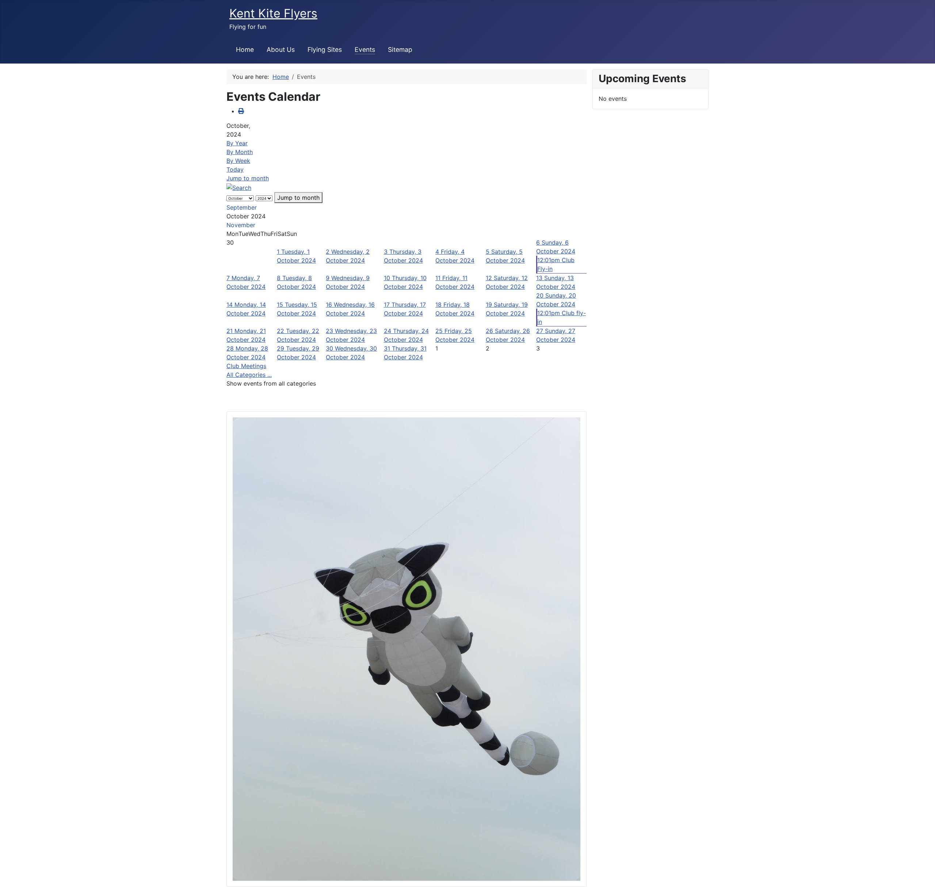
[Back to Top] (922, 873)
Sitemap (400, 49)
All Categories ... (249, 374)
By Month (239, 152)
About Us (281, 49)
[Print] (241, 111)
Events (365, 49)
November (240, 225)
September (241, 207)
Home (245, 49)
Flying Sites (325, 49)
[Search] (238, 187)
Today (235, 169)
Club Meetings (246, 366)
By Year (237, 143)
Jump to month (247, 178)
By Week (238, 160)
